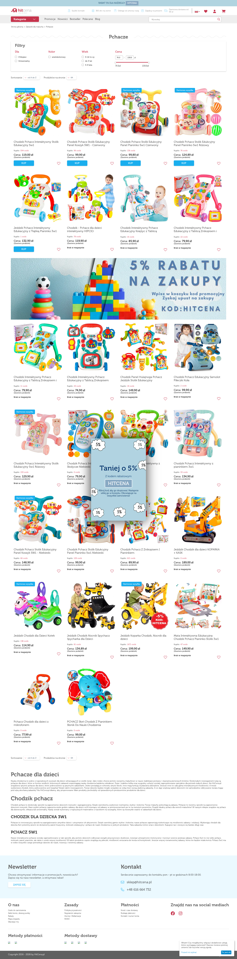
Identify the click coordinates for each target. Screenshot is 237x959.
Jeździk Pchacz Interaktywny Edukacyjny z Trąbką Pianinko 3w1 (35, 229)
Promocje (50, 19)
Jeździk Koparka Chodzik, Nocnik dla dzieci (143, 637)
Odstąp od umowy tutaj (128, 11)
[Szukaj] (218, 19)
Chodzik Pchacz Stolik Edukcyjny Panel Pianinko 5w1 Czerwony (141, 143)
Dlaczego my (13, 922)
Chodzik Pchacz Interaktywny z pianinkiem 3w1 (193, 465)
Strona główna (17, 27)
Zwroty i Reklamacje (72, 916)
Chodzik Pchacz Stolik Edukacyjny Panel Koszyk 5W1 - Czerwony (88, 143)
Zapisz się (19, 884)
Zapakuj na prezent (153, 11)
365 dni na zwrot (103, 11)
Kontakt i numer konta (130, 916)
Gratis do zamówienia (17, 910)
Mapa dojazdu (14, 919)
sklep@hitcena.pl (139, 882)
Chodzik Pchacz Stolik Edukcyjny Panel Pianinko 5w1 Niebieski (87, 551)
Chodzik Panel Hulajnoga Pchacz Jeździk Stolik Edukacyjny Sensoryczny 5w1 (141, 378)
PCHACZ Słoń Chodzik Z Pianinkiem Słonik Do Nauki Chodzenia (89, 723)
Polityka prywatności (72, 910)
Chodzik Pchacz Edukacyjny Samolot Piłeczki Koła (197, 378)
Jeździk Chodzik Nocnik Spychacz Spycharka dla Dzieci (88, 637)
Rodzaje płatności (128, 913)
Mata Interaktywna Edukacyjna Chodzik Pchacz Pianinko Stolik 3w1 (196, 637)
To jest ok (226, 952)
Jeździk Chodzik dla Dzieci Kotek (34, 635)
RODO (67, 919)
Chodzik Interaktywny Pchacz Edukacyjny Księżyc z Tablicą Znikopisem (139, 229)
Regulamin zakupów (72, 913)
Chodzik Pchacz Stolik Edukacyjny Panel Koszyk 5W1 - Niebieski (35, 551)
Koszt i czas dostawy (129, 910)
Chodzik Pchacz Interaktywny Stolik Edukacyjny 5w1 (36, 143)
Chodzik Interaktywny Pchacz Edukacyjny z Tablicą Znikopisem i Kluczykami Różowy (195, 229)
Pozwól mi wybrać (189, 952)
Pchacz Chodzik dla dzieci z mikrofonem (31, 723)
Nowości (63, 19)
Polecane (88, 19)
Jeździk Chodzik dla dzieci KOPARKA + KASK (197, 551)
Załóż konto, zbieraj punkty (19, 913)
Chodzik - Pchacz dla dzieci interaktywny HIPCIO (84, 229)
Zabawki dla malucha (34, 27)
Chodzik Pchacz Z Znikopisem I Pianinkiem (140, 551)
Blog (97, 19)
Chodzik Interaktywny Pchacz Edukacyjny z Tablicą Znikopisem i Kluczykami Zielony (35, 378)
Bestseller (75, 19)
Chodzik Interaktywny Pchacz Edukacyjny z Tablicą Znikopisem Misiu (88, 378)
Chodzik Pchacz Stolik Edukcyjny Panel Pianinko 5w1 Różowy (194, 143)
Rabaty (11, 916)
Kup (23, 163)
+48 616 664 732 (139, 889)
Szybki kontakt (78, 11)
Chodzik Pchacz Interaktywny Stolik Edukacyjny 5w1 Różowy (36, 465)
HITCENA (132, 3)
